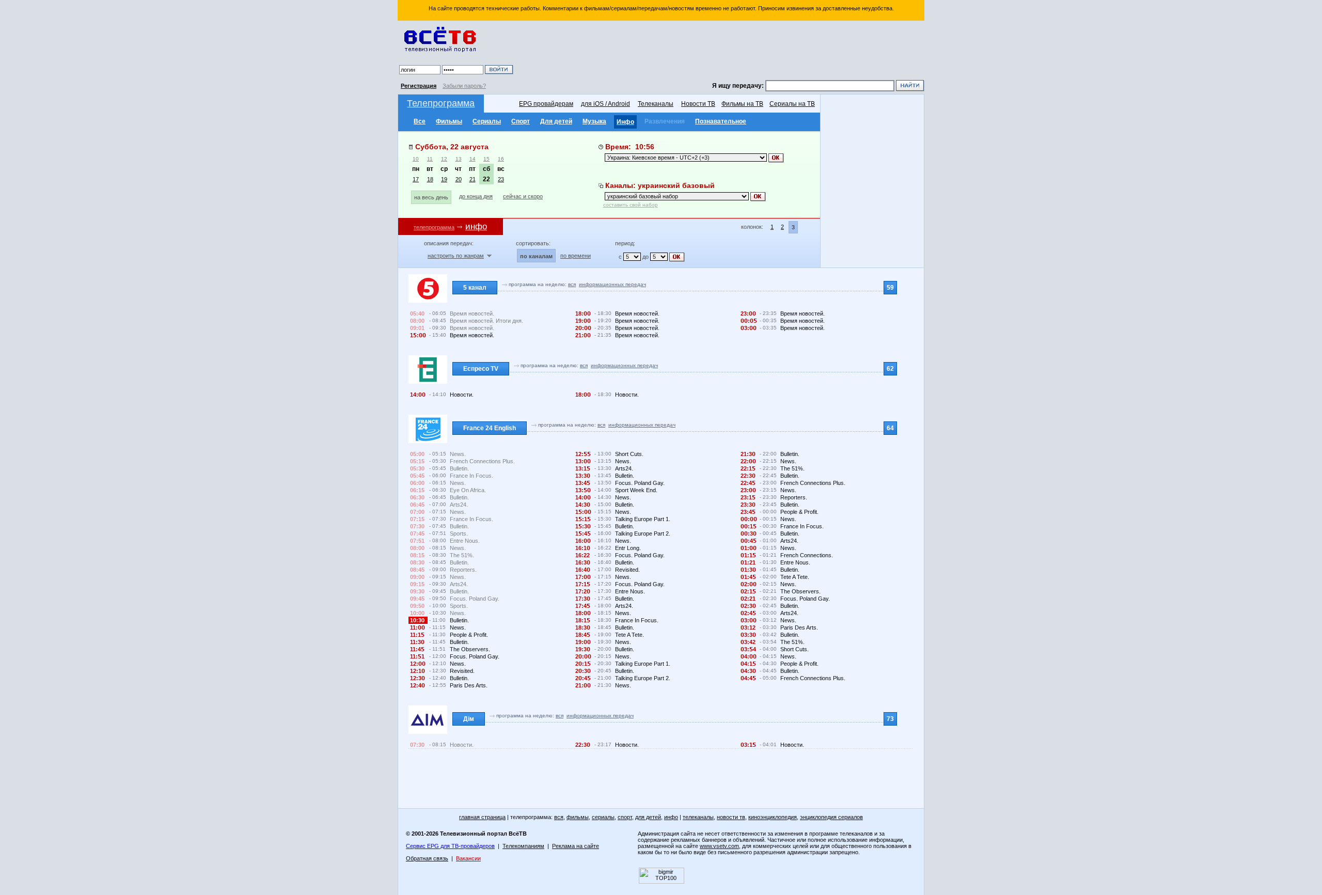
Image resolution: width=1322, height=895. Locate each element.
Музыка (594, 121)
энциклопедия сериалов (831, 817)
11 (430, 159)
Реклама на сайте (575, 846)
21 (472, 179)
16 (501, 159)
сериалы (603, 817)
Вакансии (468, 858)
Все (420, 121)
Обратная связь (427, 858)
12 (444, 159)
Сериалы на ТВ (792, 103)
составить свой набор (630, 205)
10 (416, 159)
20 (458, 179)
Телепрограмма (441, 103)
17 (416, 179)
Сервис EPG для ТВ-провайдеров (450, 846)
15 (486, 159)
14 (472, 159)
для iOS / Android (605, 103)
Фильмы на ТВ (742, 103)
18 (430, 179)
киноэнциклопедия (772, 817)
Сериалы (487, 121)
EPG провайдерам (546, 103)
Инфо (625, 121)
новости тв (731, 817)
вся (572, 284)
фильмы (577, 817)
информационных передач (612, 284)
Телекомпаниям (523, 846)
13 (458, 159)
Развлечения (664, 121)
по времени (575, 256)
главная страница (482, 817)
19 (444, 179)
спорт (625, 817)
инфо (671, 817)
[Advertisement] (720, 51)
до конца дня (476, 196)
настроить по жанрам (456, 256)
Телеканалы (655, 103)
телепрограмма (434, 227)
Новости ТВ (698, 103)
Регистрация (418, 86)
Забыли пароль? (464, 86)
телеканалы (698, 817)
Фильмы (449, 121)
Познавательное (720, 121)
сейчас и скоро (523, 196)
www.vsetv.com (719, 846)
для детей (648, 817)
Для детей (556, 121)
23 (501, 179)
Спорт (520, 121)
